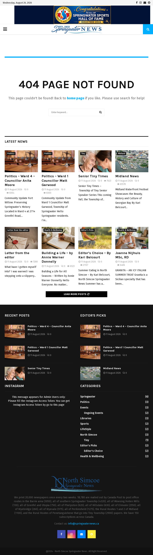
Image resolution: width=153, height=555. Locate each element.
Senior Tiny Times (93, 176)
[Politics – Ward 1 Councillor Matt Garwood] (58, 161)
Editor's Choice (93, 451)
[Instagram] (71, 534)
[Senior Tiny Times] (95, 161)
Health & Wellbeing (53, 230)
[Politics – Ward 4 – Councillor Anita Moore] (21, 161)
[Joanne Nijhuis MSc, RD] (132, 238)
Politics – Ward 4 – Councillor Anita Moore (20, 180)
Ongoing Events (93, 413)
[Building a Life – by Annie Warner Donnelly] (58, 238)
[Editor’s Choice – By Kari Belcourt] (95, 238)
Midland (121, 154)
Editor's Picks (87, 230)
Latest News (16, 141)
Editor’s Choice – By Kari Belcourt (94, 255)
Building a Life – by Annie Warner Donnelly (57, 257)
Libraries (85, 418)
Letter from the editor (17, 230)
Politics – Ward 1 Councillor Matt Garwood (55, 180)
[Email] (81, 534)
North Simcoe (88, 434)
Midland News (127, 176)
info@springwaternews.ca (83, 523)
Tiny (83, 154)
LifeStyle (85, 429)
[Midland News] (132, 161)
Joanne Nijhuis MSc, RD (127, 255)
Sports (84, 423)
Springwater (87, 396)
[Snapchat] (92, 534)
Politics (11, 154)
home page (75, 98)
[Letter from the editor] (21, 238)
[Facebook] (61, 534)
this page (58, 404)
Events (84, 407)
